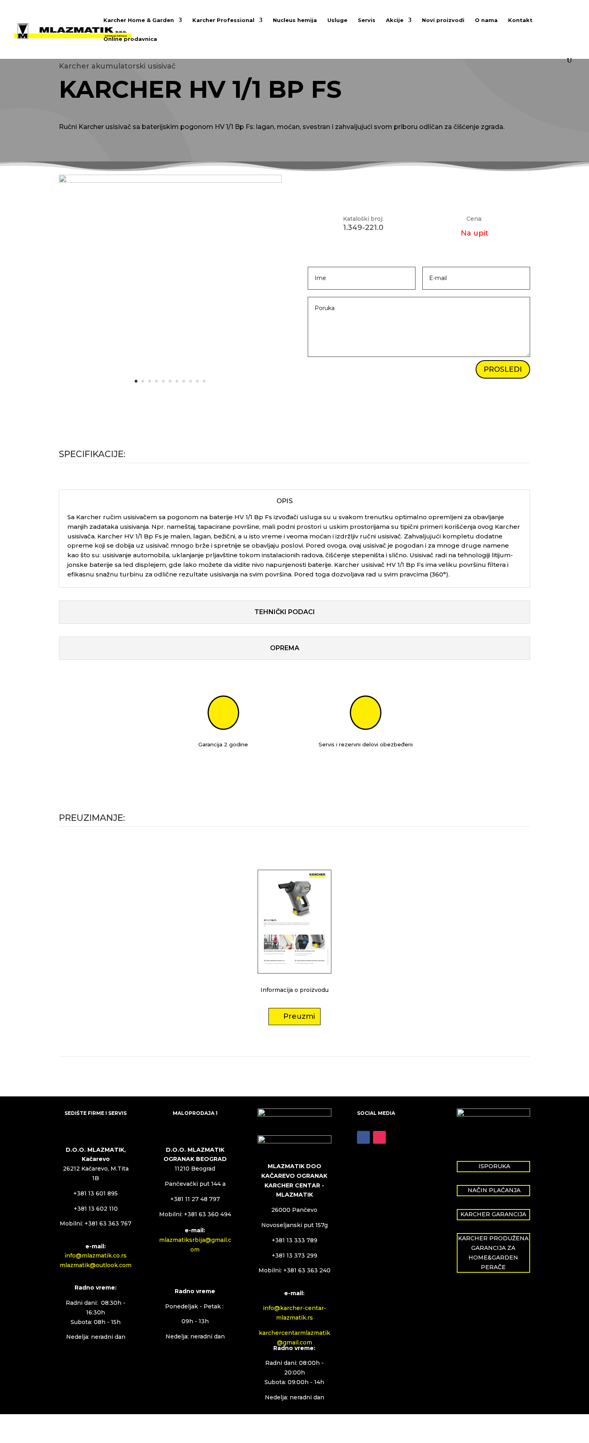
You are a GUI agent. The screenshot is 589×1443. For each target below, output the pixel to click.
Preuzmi (299, 1016)
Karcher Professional (223, 20)
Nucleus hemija (295, 20)
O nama (486, 20)
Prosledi (503, 369)
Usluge (337, 20)
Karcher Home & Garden (138, 20)
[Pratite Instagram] (379, 1137)
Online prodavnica (130, 39)
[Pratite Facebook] (363, 1137)
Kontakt (520, 20)
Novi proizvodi (443, 20)
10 (197, 381)
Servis (366, 20)
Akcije (394, 20)
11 (204, 381)
